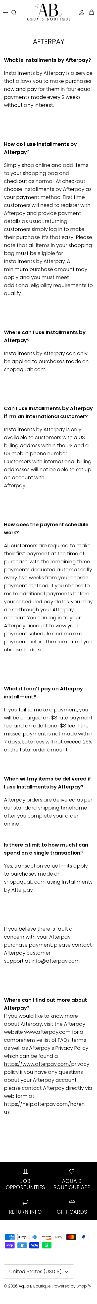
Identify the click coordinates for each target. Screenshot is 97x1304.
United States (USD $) (35, 1271)
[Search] (16, 12)
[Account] (80, 12)
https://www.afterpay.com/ (37, 1064)
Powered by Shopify (71, 1286)
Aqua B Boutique (35, 1286)
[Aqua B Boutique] (48, 12)
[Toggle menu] (5, 12)
